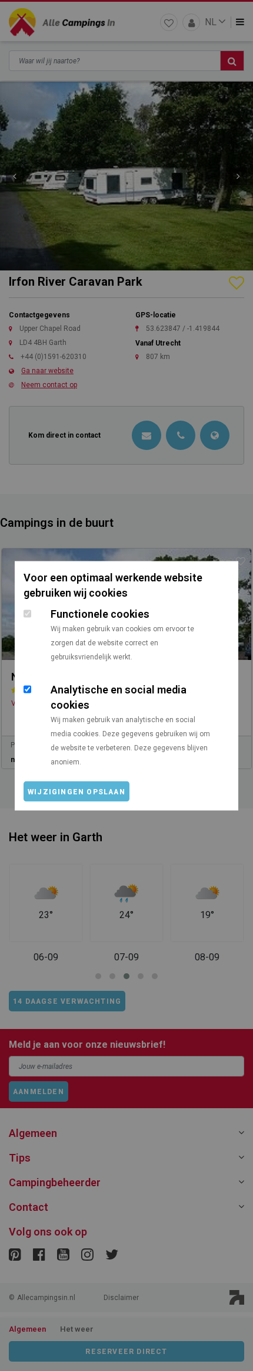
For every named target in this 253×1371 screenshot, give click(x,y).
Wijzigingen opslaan (76, 791)
